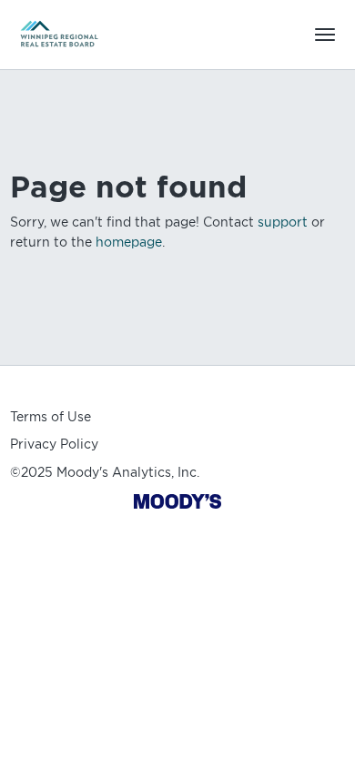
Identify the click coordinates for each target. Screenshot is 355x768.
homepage (129, 242)
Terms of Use (50, 416)
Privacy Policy (54, 444)
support (283, 222)
